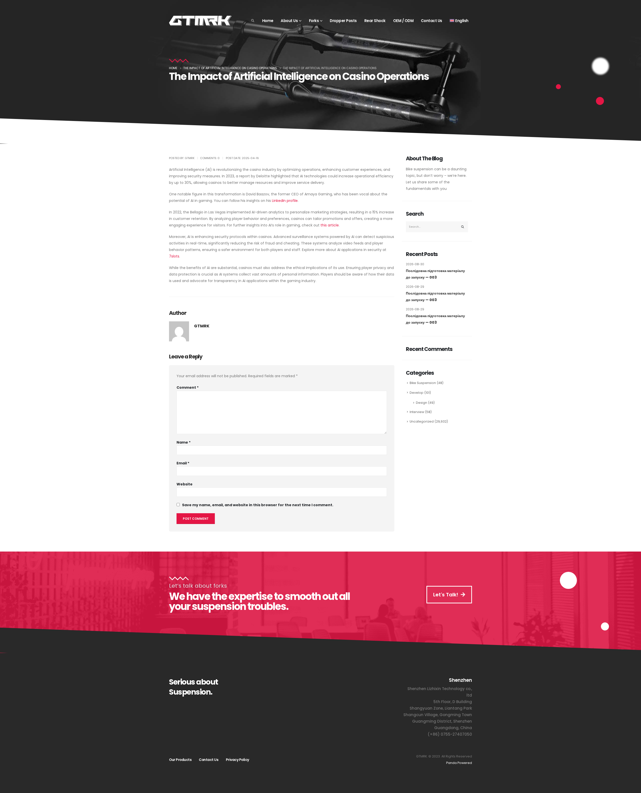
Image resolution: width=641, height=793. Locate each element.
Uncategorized (422, 421)
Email (183, 463)
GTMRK (201, 326)
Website (185, 484)
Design (421, 403)
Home (267, 20)
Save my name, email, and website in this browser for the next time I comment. (257, 504)
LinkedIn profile (285, 200)
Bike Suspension (423, 383)
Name (184, 442)
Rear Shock (375, 20)
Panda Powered (459, 763)
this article (329, 225)
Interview (417, 412)
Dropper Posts (343, 20)
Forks (314, 20)
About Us (289, 20)
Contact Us (431, 20)
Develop (416, 392)
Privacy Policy (237, 759)
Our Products (180, 759)
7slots (174, 256)
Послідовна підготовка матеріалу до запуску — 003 (435, 274)
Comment (188, 387)
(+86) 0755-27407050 (450, 734)
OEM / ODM (403, 20)
